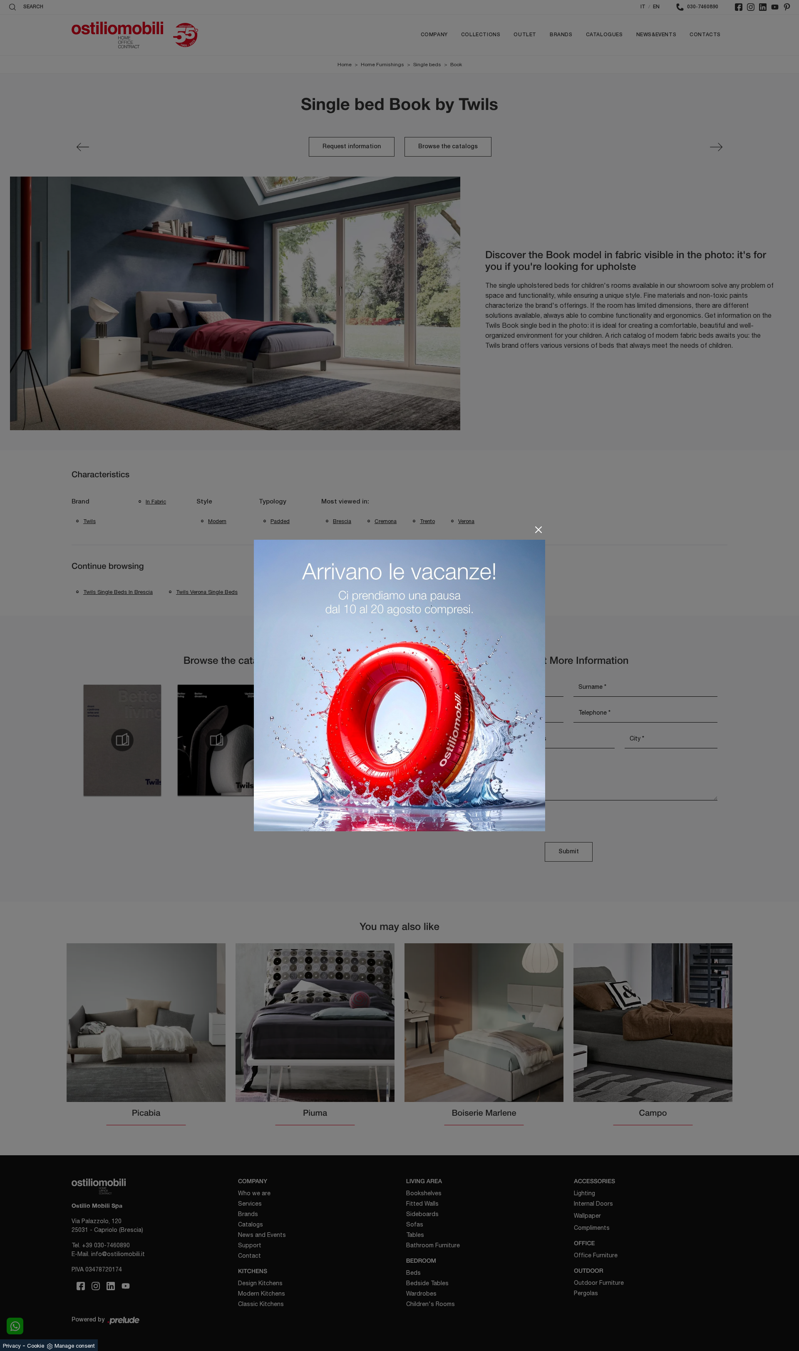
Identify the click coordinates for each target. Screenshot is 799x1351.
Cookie (35, 1346)
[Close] (538, 530)
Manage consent (75, 1346)
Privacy (12, 1346)
